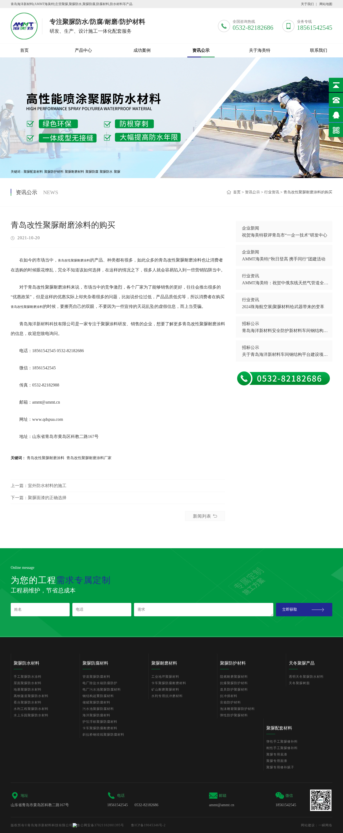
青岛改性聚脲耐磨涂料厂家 (88, 458)
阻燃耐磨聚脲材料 (234, 677)
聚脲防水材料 (26, 663)
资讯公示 (201, 50)
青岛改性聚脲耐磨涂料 (74, 260)
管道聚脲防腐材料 (96, 677)
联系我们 (318, 50)
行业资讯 (271, 192)
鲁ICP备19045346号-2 (148, 825)
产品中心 (83, 50)
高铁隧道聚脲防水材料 (31, 696)
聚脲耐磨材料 (74, 172)
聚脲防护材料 (54, 172)
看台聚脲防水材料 (28, 702)
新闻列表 (202, 516)
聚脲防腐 (91, 172)
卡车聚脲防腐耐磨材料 (100, 728)
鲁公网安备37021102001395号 (100, 825)
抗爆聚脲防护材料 (234, 683)
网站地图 (325, 4)
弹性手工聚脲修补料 (282, 741)
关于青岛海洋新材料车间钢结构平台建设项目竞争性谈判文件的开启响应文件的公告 (285, 354)
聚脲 (117, 172)
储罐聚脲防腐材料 (96, 702)
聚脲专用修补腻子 (280, 767)
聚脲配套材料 (33, 172)
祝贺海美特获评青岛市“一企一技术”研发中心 (284, 235)
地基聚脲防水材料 (28, 689)
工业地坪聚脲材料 (165, 677)
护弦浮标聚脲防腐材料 (100, 722)
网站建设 (308, 825)
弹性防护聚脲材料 (234, 715)
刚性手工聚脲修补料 (282, 748)
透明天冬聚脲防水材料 (306, 677)
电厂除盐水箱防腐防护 (100, 683)
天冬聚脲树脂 (299, 683)
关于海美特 (259, 50)
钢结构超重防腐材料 (98, 696)
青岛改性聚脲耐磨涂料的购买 (308, 192)
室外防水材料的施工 (47, 485)
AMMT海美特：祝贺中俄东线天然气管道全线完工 (285, 283)
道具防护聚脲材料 (234, 689)
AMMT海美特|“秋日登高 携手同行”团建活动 (283, 259)
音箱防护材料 (230, 702)
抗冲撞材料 (228, 696)
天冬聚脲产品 (302, 663)
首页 (24, 50)
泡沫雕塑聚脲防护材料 (237, 709)
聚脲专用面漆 (276, 761)
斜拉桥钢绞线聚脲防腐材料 (103, 734)
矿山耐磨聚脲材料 (165, 689)
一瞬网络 (325, 825)
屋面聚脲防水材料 (28, 683)
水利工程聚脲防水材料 (31, 709)
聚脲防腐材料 (95, 663)
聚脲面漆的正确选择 (47, 497)
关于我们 (307, 4)
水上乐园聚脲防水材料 (31, 715)
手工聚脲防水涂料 (28, 677)
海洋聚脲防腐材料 (96, 715)
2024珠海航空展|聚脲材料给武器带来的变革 (283, 306)
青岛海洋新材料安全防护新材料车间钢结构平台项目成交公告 (285, 330)
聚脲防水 (106, 172)
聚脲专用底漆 (276, 754)
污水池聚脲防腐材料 (98, 709)
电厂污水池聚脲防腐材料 (102, 689)
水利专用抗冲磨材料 (167, 696)
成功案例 (142, 50)
